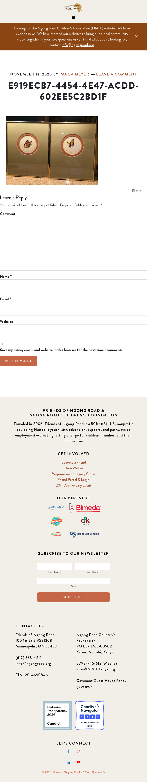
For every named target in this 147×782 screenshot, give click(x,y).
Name (6, 276)
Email (5, 299)
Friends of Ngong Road (73, 7)
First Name (54, 572)
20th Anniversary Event (73, 485)
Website (6, 321)
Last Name (93, 572)
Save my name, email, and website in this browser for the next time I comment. (61, 350)
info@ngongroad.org (78, 45)
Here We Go (73, 468)
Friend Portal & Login (73, 479)
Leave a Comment (116, 74)
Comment (8, 214)
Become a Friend (73, 462)
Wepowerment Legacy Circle (73, 474)
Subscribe (73, 597)
